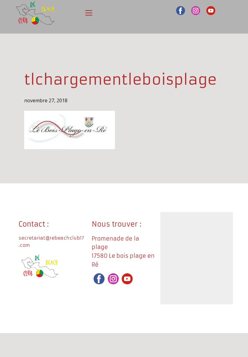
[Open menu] (88, 13)
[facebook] (180, 10)
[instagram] (195, 10)
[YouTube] (210, 10)
